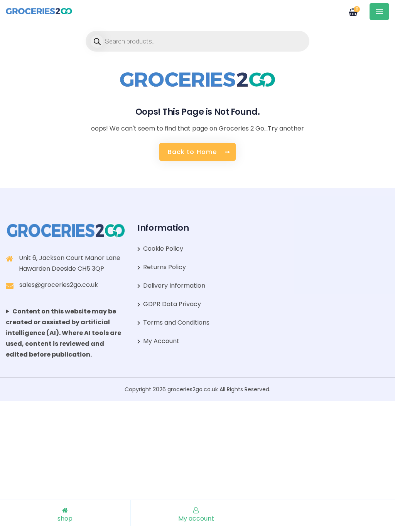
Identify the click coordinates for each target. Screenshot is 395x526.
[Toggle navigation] (379, 11)
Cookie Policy (163, 248)
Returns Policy (164, 267)
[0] (348, 9)
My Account (161, 341)
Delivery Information (174, 285)
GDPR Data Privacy (172, 304)
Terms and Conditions (176, 322)
